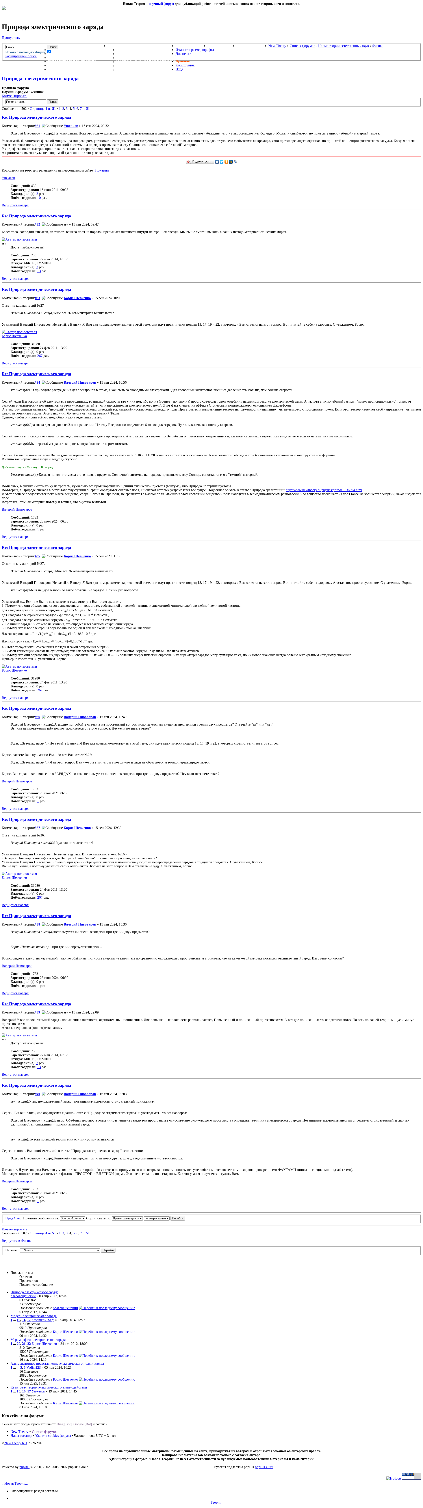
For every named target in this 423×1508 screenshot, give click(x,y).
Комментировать (14, 96)
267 (40, 356)
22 (29, 1344)
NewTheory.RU (15, 1443)
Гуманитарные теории (72, 61)
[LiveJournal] (235, 162)
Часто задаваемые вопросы (146, 61)
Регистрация (185, 65)
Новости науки (192, 46)
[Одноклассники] (226, 162)
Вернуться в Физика (17, 1241)
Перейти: (12, 1250)
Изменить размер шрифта (195, 50)
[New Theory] (17, 16)
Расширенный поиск (21, 56)
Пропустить (11, 37)
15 (18, 1391)
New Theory (277, 46)
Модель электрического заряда (34, 1316)
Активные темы (65, 58)
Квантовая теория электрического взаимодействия (49, 1387)
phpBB (24, 1467)
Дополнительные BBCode (142, 69)
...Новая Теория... (15, 1483)
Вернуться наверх (15, 205)
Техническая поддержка (142, 50)
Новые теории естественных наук (343, 46)
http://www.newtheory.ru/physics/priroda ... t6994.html (324, 490)
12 (29, 1320)
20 (18, 1344)
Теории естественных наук (77, 65)
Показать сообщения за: (41, 1218)
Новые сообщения (67, 50)
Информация (121, 46)
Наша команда (21, 1435)
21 (24, 1344)
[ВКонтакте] (217, 162)
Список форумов (302, 46)
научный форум (161, 4)
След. (18, 1218)
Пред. (9, 1218)
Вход (179, 69)
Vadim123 (33, 1367)
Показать (102, 170)
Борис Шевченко (77, 298)
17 (29, 1391)
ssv (66, 224)
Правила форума (133, 58)
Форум (46, 46)
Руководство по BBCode (141, 65)
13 (39, 271)
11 (23, 1320)
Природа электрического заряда (40, 78)
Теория (216, 1502)
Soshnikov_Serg (43, 1320)
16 (24, 1391)
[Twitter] (221, 162)
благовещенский (23, 1296)
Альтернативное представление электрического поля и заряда (57, 1363)
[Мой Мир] (231, 162)
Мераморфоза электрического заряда (38, 1340)
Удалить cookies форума (53, 1435)
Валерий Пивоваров (80, 382)
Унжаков (71, 126)
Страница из (43, 108)
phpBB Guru (264, 1467)
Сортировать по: (99, 1218)
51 (88, 108)
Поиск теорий (222, 46)
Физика (377, 46)
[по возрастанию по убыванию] (164, 1218)
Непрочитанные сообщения (78, 54)
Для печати (184, 54)
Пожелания (128, 54)
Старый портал (252, 46)
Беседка (57, 69)
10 (39, 198)
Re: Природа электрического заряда (36, 117)
